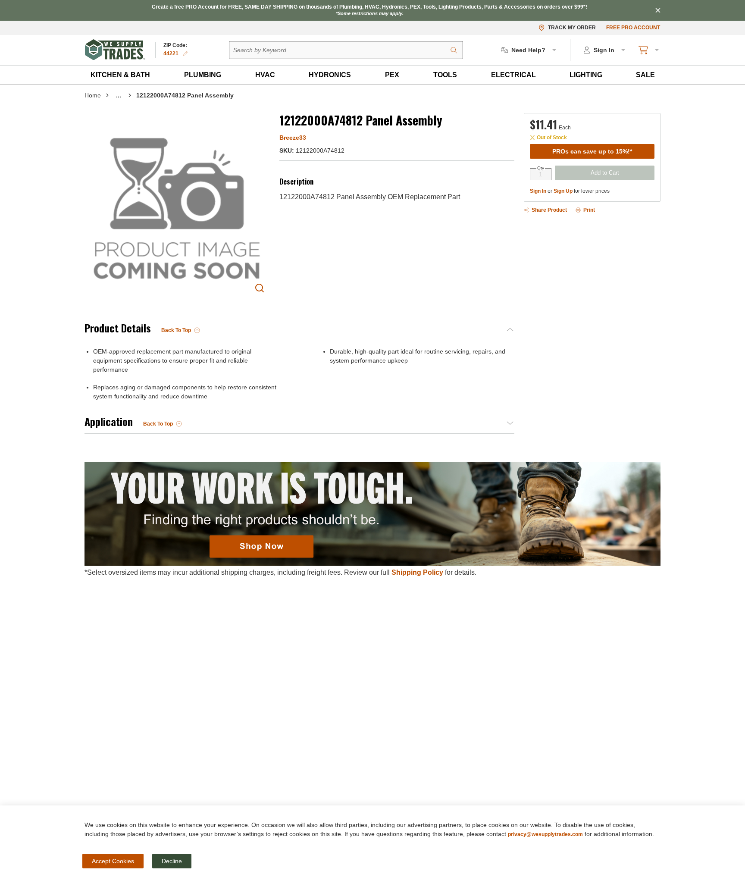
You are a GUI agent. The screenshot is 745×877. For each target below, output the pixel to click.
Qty (540, 168)
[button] (120, 75)
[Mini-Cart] (649, 50)
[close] (657, 10)
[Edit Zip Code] (185, 53)
